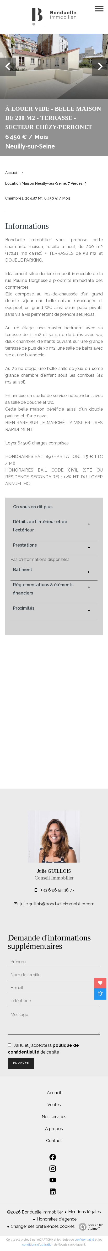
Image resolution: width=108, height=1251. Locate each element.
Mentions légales (84, 1211)
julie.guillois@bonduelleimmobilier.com (57, 903)
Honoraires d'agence (57, 1219)
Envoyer (21, 1063)
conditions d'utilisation (37, 1244)
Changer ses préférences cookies (43, 1226)
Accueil (11, 173)
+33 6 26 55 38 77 (57, 890)
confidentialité (84, 1239)
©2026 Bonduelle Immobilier (35, 1212)
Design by (95, 1226)
